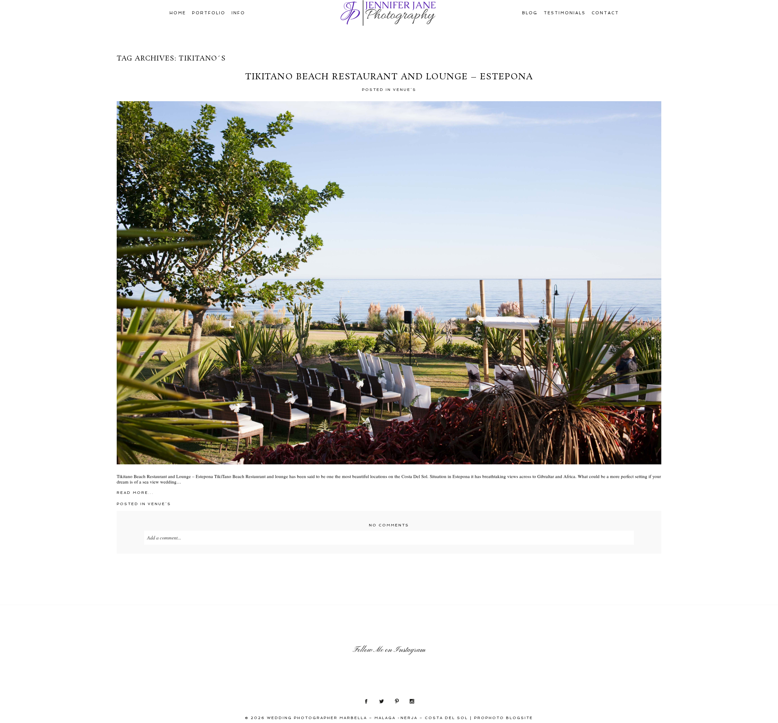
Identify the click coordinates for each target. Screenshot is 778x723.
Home (178, 13)
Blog (530, 13)
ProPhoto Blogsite (503, 718)
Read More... (135, 493)
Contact (605, 13)
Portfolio (208, 13)
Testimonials (565, 13)
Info (238, 13)
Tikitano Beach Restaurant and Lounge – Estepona (389, 77)
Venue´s (404, 90)
